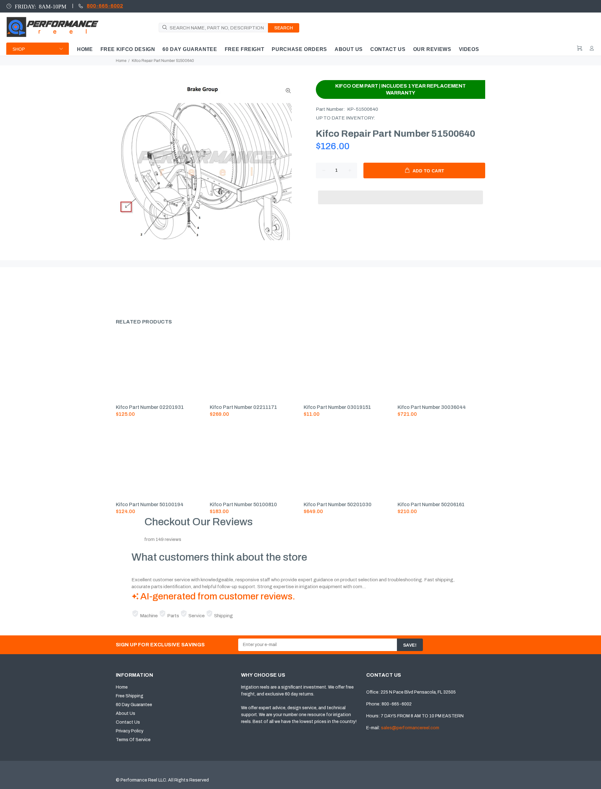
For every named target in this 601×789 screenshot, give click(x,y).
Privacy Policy (129, 731)
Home (121, 61)
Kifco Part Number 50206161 (431, 504)
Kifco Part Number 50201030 (338, 504)
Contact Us (128, 722)
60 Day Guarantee (134, 704)
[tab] (115, 290)
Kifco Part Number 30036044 (432, 407)
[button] (400, 191)
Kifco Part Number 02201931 (150, 407)
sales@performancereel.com (410, 727)
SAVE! (410, 645)
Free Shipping (129, 696)
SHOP (19, 49)
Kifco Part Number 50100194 (149, 504)
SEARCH (283, 28)
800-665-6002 (105, 5)
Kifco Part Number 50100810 (243, 504)
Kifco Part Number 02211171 (243, 407)
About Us (125, 713)
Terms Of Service (133, 739)
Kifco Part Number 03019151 (337, 407)
